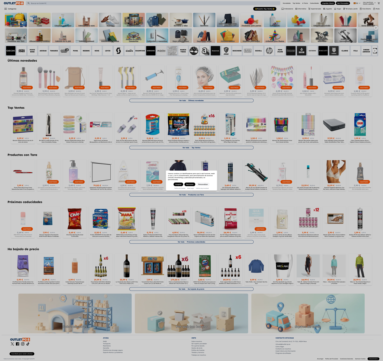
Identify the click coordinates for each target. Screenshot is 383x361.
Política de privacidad (202, 188)
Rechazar (189, 184)
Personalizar (203, 184)
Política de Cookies (179, 188)
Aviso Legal (190, 188)
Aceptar (178, 184)
